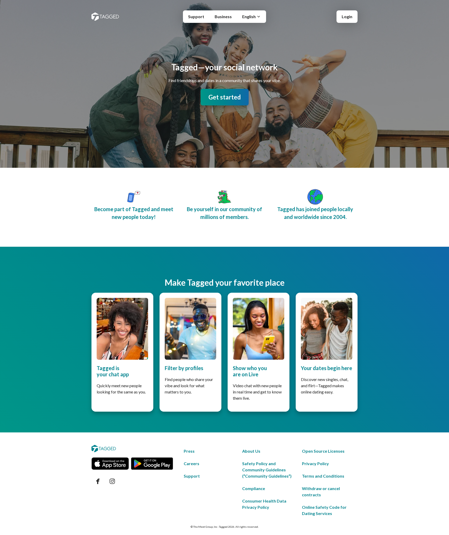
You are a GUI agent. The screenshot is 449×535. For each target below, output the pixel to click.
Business (223, 16)
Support (196, 16)
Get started (224, 97)
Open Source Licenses (323, 451)
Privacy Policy (315, 463)
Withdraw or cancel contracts (321, 491)
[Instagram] (112, 481)
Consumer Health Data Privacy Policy (264, 504)
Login (347, 16)
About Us (251, 451)
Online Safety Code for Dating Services (324, 510)
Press (189, 451)
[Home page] (105, 16)
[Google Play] (152, 463)
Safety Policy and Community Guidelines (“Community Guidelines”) (267, 469)
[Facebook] (97, 481)
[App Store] (110, 463)
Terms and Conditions (323, 475)
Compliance (253, 488)
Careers (191, 463)
